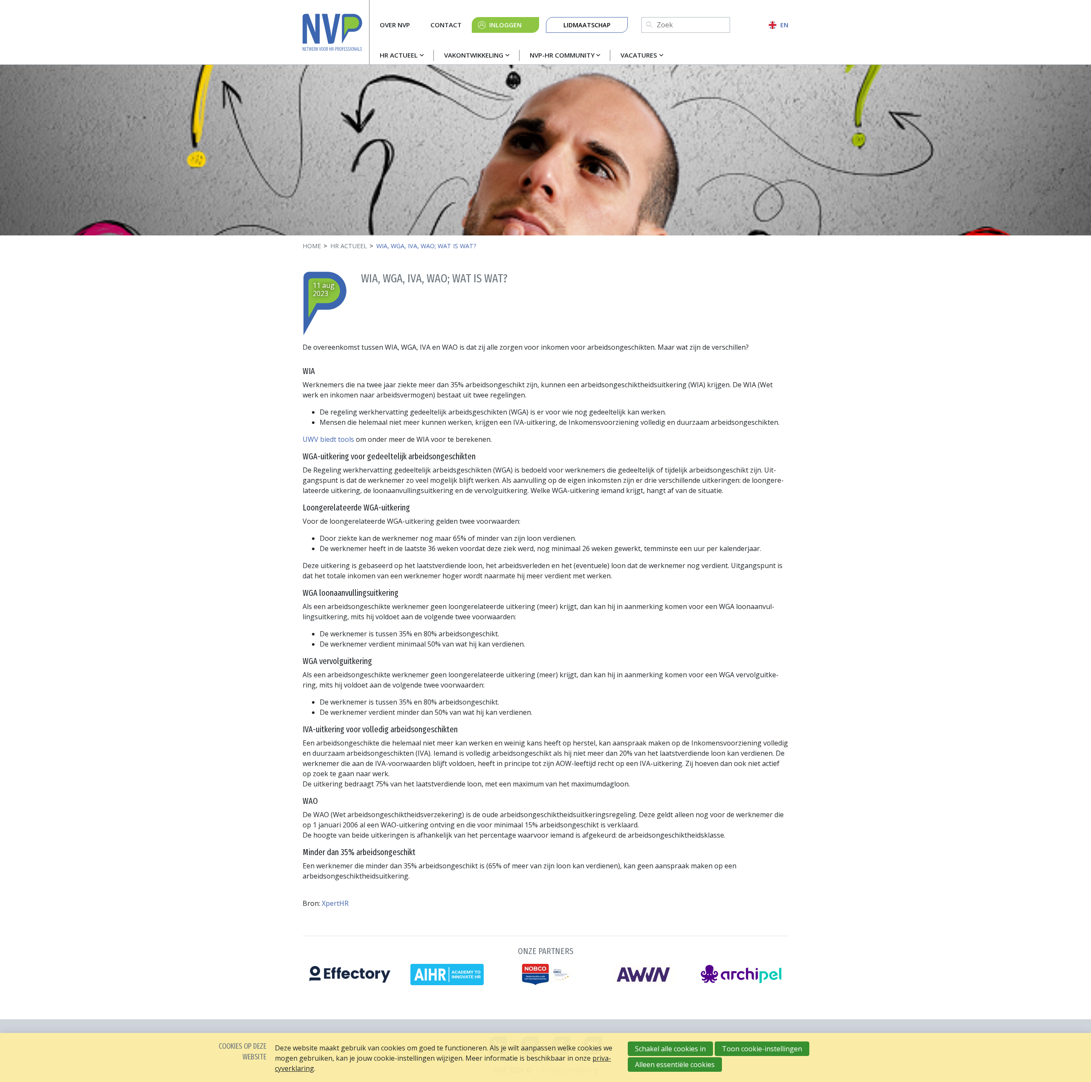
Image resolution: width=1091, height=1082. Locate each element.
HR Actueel (399, 55)
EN (784, 25)
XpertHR (335, 903)
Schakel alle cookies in (670, 1048)
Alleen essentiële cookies (675, 1064)
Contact (446, 24)
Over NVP (395, 24)
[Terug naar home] (336, 32)
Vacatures (639, 55)
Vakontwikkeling (473, 55)
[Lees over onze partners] (545, 964)
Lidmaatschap (586, 25)
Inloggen (505, 25)
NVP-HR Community (562, 55)
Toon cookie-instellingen (762, 1048)
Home (312, 246)
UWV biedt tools (329, 439)
